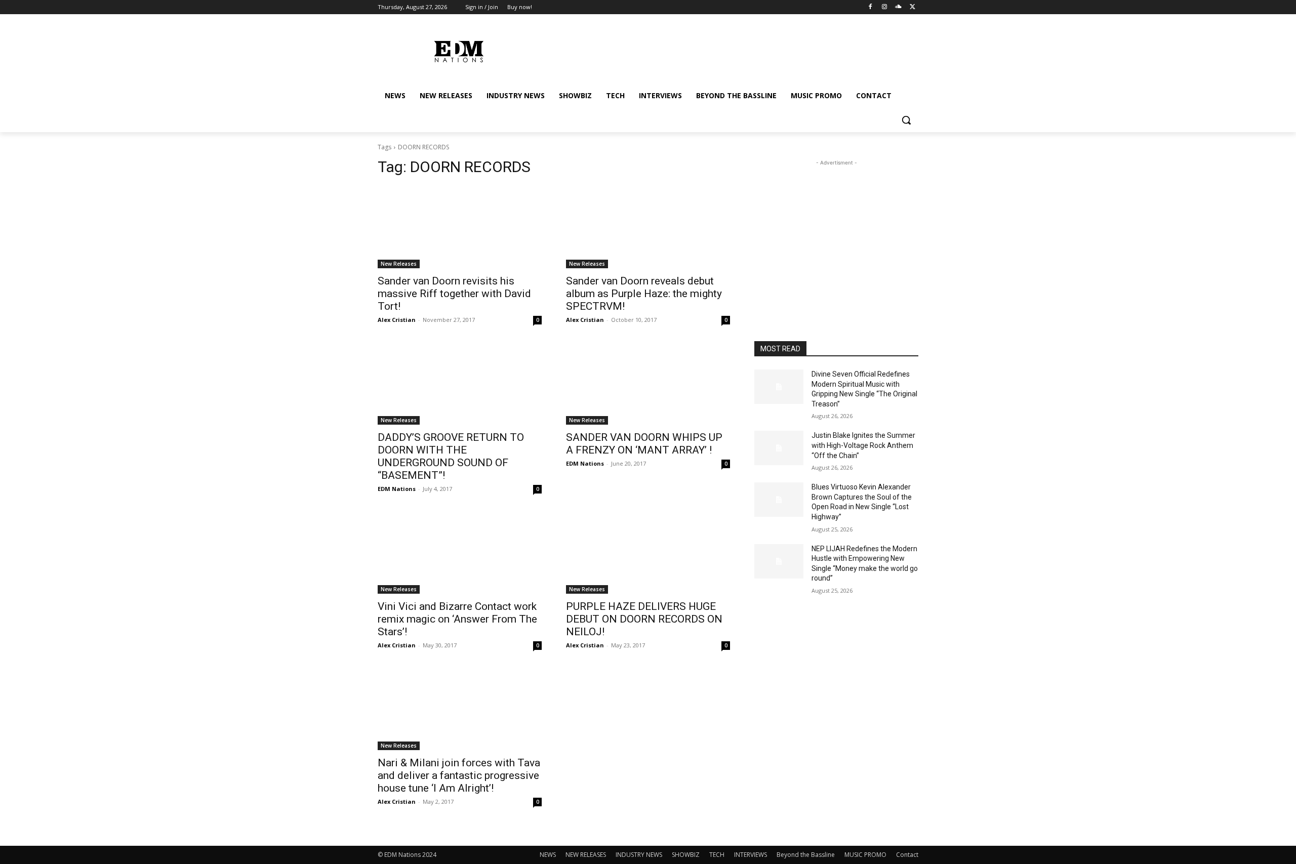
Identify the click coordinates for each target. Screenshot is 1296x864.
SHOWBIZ (686, 854)
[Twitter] (912, 7)
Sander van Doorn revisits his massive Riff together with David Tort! (454, 293)
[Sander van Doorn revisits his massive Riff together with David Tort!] (460, 227)
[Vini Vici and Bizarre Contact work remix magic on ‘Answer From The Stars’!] (460, 553)
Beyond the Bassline (806, 854)
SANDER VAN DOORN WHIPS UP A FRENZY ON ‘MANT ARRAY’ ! (644, 443)
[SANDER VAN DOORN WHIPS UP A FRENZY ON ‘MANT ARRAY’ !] (648, 384)
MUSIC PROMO (865, 854)
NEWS (548, 854)
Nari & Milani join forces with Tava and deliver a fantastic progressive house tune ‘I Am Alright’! (459, 775)
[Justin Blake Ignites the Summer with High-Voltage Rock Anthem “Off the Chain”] (778, 448)
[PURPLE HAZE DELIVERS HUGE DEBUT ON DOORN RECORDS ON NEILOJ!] (648, 553)
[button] (906, 120)
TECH (716, 854)
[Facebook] (870, 7)
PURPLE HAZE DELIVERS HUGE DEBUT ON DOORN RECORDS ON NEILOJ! (644, 619)
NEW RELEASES (585, 854)
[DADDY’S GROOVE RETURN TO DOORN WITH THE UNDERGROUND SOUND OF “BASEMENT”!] (460, 384)
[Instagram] (884, 7)
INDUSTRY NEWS (639, 854)
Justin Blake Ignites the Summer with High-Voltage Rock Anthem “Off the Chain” (863, 445)
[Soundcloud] (898, 7)
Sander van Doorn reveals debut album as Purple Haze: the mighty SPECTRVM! (644, 293)
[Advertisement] (836, 231)
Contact (907, 854)
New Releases (399, 263)
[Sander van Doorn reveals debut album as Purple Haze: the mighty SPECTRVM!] (648, 227)
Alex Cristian (397, 319)
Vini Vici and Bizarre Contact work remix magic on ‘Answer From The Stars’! (457, 619)
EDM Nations (397, 488)
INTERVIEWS (750, 854)
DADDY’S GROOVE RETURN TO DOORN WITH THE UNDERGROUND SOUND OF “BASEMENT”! (451, 456)
